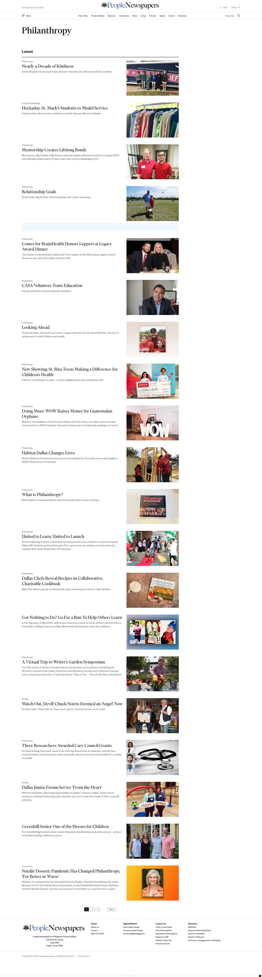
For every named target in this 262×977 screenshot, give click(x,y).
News (135, 15)
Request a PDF (162, 937)
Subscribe (229, 15)
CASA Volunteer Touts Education (52, 285)
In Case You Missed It (31, 103)
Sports (162, 15)
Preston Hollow (97, 15)
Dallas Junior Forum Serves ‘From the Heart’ (62, 787)
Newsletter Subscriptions (166, 933)
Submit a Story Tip (164, 940)
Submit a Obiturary (196, 937)
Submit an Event (163, 943)
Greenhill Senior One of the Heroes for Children (65, 826)
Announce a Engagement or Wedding (204, 940)
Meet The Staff (97, 933)
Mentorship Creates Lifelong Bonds (54, 149)
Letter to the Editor (164, 927)
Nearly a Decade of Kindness (48, 66)
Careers (94, 930)
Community (124, 15)
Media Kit (192, 927)
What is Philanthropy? (42, 494)
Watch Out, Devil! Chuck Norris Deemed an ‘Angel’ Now (72, 703)
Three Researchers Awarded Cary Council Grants (67, 745)
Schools (152, 15)
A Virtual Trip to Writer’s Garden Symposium (63, 661)
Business (112, 15)
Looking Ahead (36, 327)
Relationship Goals (39, 191)
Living (143, 15)
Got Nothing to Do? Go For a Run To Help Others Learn (72, 617)
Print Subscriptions (164, 930)
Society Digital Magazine (134, 933)
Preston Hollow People (133, 930)
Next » (112, 909)
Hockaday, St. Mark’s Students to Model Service (65, 108)
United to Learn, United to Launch (53, 536)
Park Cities (83, 15)
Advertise (182, 15)
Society (25, 699)
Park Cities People (131, 927)
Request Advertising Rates (199, 930)
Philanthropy (27, 61)
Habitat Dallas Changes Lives (48, 452)
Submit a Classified (196, 933)
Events (172, 15)
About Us (95, 927)
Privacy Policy (84, 956)
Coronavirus (27, 866)
